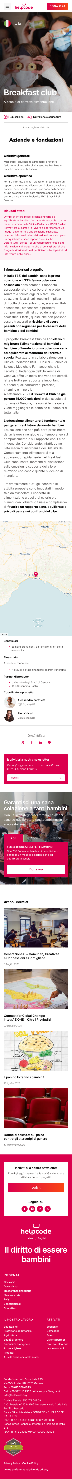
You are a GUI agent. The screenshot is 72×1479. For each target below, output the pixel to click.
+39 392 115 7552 (20, 1391)
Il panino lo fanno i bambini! (24, 1077)
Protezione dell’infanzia (17, 1330)
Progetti (8, 1352)
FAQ (6, 1299)
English (42, 1238)
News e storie (12, 1295)
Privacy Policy (12, 1463)
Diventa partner (56, 1339)
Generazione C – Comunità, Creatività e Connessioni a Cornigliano (31, 956)
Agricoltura (10, 1335)
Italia (17, 23)
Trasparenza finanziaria (17, 1290)
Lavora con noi (55, 1348)
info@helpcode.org (15, 1395)
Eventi (50, 1335)
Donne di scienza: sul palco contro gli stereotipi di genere (25, 1137)
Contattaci (10, 1308)
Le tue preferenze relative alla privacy (26, 1469)
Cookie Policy (30, 1463)
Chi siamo (9, 1282)
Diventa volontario (57, 1344)
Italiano (30, 1238)
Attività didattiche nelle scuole (22, 1357)
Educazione (17, 116)
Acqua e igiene (12, 1348)
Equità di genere (13, 1339)
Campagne (53, 1330)
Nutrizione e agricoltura (47, 116)
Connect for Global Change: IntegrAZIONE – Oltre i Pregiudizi (27, 1018)
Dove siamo (10, 1286)
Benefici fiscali (12, 1303)
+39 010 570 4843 (20, 1387)
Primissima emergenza (17, 1344)
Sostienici (52, 1326)
